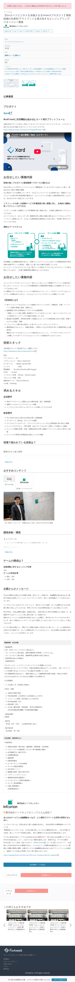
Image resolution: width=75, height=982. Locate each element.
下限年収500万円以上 (13, 69)
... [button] (50, 31)
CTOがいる (24, 74)
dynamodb (29, 31)
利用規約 (6, 959)
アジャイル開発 (61, 69)
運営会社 (6, 969)
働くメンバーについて (25, 488)
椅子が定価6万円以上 (27, 71)
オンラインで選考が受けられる (51, 74)
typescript (8, 31)
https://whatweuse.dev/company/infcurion (19, 351)
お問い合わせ (8, 964)
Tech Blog (10, 484)
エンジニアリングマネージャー (14, 42)
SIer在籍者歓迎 (49, 69)
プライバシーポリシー (10, 961)
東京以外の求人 (57, 71)
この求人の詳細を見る (59, 980)
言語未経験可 (38, 69)
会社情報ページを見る (37, 865)
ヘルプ (6, 966)
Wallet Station (39, 842)
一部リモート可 (27, 69)
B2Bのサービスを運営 (43, 71)
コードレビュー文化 (12, 71)
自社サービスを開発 (12, 74)
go (15, 31)
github (45, 31)
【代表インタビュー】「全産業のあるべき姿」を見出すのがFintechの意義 (30, 523)
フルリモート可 (35, 74)
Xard (6, 113)
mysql (38, 31)
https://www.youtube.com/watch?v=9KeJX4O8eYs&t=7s (24, 130)
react (20, 31)
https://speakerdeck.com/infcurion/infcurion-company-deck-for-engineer (30, 855)
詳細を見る (9, 462)
